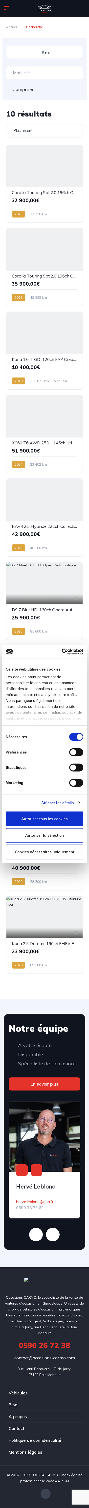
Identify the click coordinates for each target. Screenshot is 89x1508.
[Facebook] (46, 1494)
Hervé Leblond (36, 1186)
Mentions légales (25, 1452)
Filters (44, 52)
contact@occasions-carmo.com (44, 1357)
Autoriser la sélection (44, 835)
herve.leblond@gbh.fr (34, 1201)
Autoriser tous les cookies (44, 818)
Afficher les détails (57, 803)
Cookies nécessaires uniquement (44, 852)
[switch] (76, 752)
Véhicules (18, 1392)
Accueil (12, 27)
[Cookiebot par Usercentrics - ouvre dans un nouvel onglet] (62, 652)
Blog (13, 1404)
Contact (16, 1428)
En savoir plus (44, 1084)
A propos (18, 1416)
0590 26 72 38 (44, 1345)
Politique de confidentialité (35, 1440)
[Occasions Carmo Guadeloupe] (44, 9)
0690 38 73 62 (30, 1207)
